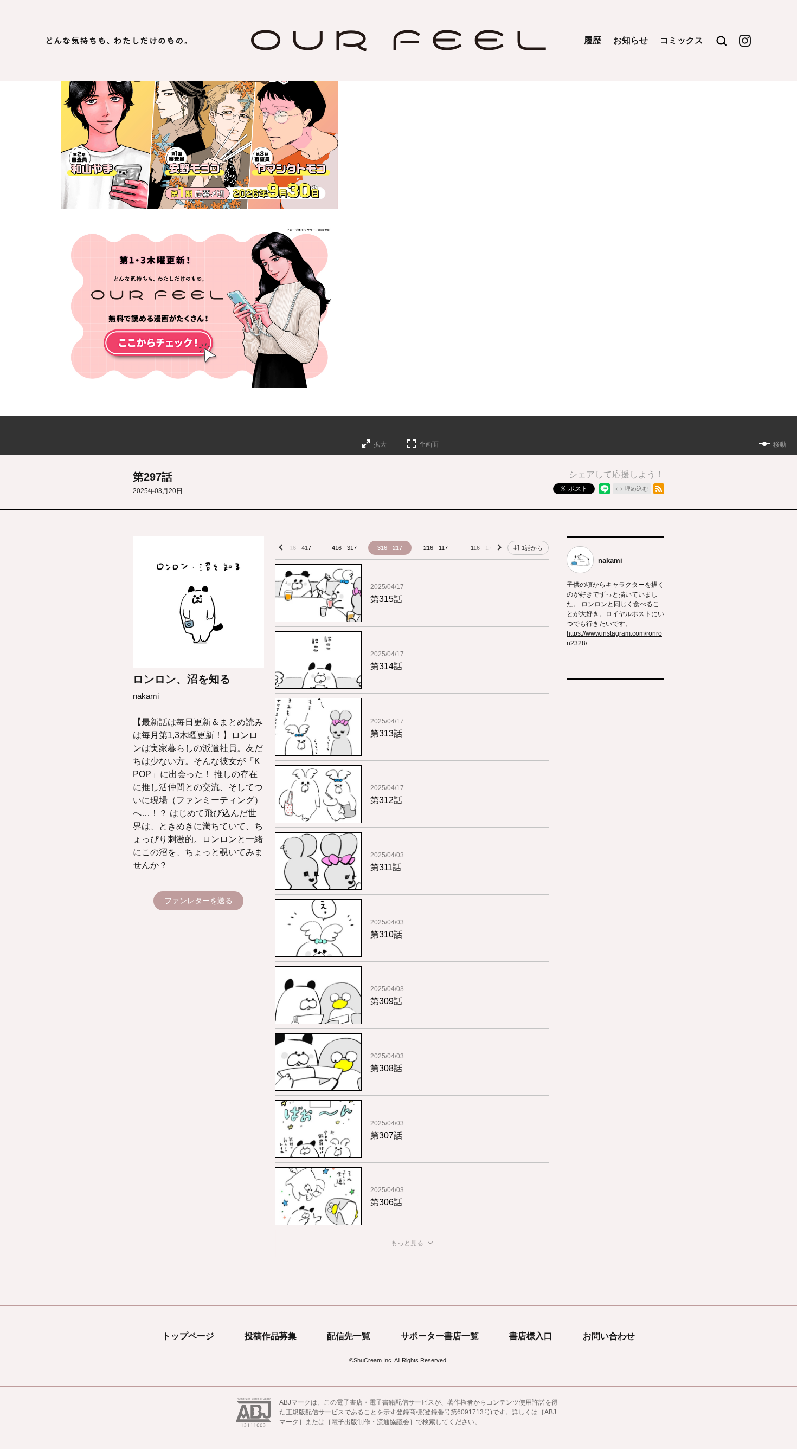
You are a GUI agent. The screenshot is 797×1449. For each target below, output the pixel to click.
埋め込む (636, 489)
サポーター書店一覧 (440, 1336)
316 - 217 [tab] (389, 548)
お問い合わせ (609, 1336)
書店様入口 (530, 1336)
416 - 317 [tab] (344, 548)
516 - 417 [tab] (298, 548)
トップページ (188, 1336)
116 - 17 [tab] (481, 548)
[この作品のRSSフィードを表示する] (658, 488)
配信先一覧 (348, 1336)
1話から (532, 548)
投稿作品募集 (271, 1336)
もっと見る (407, 1243)
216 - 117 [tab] (435, 548)
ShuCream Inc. (373, 1360)
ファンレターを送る (198, 900)
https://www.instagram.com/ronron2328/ (614, 638)
